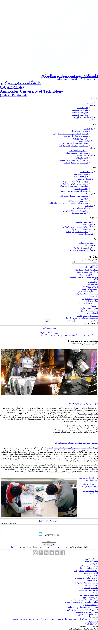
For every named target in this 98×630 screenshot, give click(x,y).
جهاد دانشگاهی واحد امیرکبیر (86, 571)
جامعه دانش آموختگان (88, 590)
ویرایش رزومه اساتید (89, 566)
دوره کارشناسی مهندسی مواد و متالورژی (70, 133)
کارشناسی (88, 129)
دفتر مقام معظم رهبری (88, 595)
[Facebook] (62, 552)
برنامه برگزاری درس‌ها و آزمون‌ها (74, 160)
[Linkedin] (46, 552)
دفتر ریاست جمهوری (89, 597)
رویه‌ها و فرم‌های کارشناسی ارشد (73, 146)
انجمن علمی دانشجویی (83, 222)
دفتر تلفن (94, 563)
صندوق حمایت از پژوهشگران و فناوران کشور (79, 609)
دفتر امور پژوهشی (80, 115)
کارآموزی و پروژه (80, 138)
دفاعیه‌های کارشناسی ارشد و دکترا (73, 186)
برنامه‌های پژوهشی (85, 179)
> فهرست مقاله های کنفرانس (75, 210)
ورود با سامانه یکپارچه (49, 332)
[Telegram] (52, 552)
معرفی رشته (92, 575)
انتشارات (89, 206)
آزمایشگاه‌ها (88, 193)
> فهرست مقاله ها (80, 213)
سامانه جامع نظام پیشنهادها (86, 583)
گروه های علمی (86, 172)
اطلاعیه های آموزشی (62, 79)
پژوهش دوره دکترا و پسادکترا (75, 184)
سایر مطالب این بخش (49, 521)
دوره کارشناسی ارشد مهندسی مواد (73, 143)
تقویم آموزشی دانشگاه (88, 79)
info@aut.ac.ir (92, 621)
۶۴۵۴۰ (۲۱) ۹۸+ (91, 624)
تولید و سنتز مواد (81, 174)
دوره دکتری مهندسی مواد (77, 153)
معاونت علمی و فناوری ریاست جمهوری (81, 602)
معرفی (90, 103)
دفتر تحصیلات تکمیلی (79, 112)
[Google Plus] (41, 552)
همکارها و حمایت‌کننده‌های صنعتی (74, 191)
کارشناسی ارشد (86, 141)
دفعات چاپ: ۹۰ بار (54, 547)
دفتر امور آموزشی (80, 110)
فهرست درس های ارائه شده (76, 163)
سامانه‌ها (74, 79)
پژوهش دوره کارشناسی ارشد (75, 181)
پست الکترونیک (91, 561)
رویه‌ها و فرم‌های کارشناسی (76, 136)
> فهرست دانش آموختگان (77, 231)
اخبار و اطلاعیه (81, 158)
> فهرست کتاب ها (80, 208)
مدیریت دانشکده (86, 243)
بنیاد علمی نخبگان (90, 605)
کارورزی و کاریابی (90, 573)
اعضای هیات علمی (90, 588)
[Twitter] (57, 552)
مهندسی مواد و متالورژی (77, 131)
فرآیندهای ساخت (81, 176)
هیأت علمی (88, 245)
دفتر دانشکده (82, 107)
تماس (90, 120)
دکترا (91, 148)
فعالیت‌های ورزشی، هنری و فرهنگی (77, 227)
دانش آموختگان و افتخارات (81, 229)
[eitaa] (35, 552)
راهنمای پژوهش (81, 189)
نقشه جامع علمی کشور (88, 614)
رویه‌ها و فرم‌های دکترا (78, 150)
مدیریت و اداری (86, 105)
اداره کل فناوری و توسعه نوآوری (84, 578)
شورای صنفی (87, 224)
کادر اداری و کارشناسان (83, 248)
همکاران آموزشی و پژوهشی (81, 250)
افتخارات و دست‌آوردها (83, 117)
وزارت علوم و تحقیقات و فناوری (84, 600)
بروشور (84, 198)
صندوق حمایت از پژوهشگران (86, 612)
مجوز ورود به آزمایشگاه (78, 201)
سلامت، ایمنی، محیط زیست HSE (74, 196)
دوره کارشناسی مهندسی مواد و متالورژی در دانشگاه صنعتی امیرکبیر (72, 448)
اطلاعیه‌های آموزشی (84, 155)
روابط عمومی (92, 580)
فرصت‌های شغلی (85, 234)
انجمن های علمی (91, 585)
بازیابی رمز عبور (49, 328)
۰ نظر (12, 547)
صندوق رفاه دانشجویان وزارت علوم (83, 607)
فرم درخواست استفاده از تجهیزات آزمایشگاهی (68, 203)
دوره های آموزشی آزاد (88, 568)
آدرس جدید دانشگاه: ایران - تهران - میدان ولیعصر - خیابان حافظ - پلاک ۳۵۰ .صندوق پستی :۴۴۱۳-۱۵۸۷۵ (54, 619)
